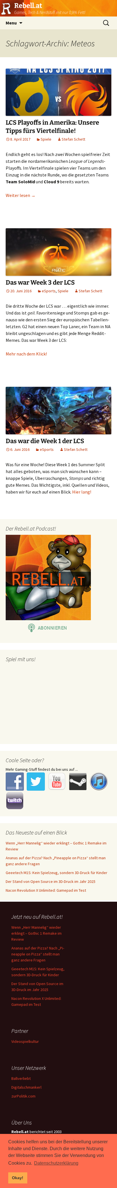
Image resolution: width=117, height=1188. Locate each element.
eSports (49, 290)
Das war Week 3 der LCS (40, 282)
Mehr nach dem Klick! (26, 354)
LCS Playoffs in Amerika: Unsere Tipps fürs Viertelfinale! (52, 127)
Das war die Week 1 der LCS (45, 441)
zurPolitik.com (23, 1096)
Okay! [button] (17, 1177)
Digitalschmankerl (26, 1087)
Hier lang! (81, 492)
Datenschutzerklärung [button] (56, 1163)
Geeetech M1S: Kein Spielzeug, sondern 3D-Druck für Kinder (56, 872)
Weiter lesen (20, 195)
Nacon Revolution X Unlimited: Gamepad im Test (46, 890)
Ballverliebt (21, 1078)
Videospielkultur (25, 1041)
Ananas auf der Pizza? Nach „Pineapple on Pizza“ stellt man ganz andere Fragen (37, 954)
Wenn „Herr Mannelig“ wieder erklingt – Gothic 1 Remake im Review (36, 933)
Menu (11, 23)
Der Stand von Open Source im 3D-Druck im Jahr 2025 (50, 881)
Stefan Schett (73, 139)
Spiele (46, 139)
